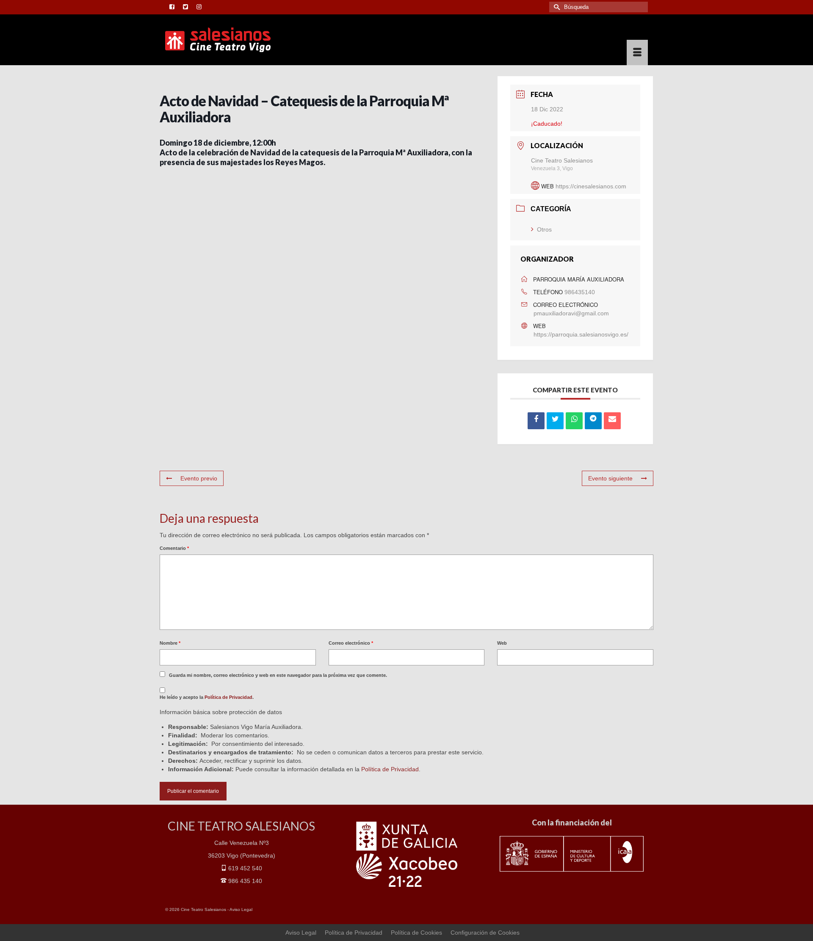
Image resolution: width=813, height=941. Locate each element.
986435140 (579, 292)
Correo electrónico (351, 643)
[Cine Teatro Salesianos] (241, 39)
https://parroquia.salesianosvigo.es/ (581, 334)
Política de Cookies (416, 932)
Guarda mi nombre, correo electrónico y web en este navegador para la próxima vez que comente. (278, 675)
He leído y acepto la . (207, 697)
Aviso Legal (241, 909)
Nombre (170, 643)
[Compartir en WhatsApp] (574, 420)
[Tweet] (555, 420)
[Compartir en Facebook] (536, 420)
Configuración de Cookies (485, 932)
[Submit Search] (555, 7)
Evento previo (198, 478)
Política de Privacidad (228, 697)
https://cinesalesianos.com (591, 186)
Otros (544, 229)
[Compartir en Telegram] (593, 420)
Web (502, 643)
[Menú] (637, 52)
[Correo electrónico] (612, 420)
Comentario (174, 548)
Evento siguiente (610, 478)
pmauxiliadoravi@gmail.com (571, 313)
